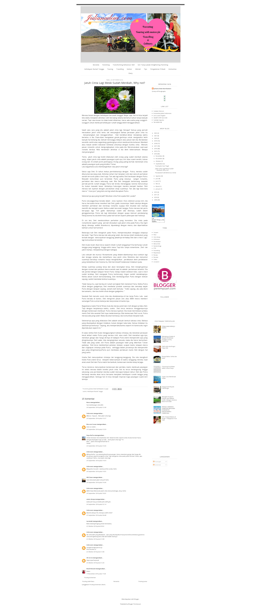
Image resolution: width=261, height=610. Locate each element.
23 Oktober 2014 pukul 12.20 (95, 563)
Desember (159, 156)
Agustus (158, 176)
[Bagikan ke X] (117, 389)
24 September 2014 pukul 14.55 (96, 471)
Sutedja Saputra (159, 120)
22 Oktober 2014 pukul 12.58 (95, 539)
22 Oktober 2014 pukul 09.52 (95, 526)
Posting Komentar (90, 577)
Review (156, 257)
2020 (155, 138)
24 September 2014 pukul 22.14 (96, 504)
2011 (155, 195)
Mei (157, 184)
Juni (157, 181)
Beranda (96, 65)
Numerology (157, 246)
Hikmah (138, 69)
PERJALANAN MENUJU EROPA (168, 327)
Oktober (158, 161)
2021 (155, 136)
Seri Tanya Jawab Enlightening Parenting (153, 65)
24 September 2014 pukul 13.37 (96, 418)
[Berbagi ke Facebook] (119, 389)
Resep (156, 255)
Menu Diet (157, 244)
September (159, 164)
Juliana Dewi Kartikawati (162, 88)
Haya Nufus (90, 435)
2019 (155, 141)
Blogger (136, 599)
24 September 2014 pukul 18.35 (96, 493)
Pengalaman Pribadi (157, 69)
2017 (155, 146)
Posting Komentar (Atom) (97, 584)
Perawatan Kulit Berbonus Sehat (165, 173)
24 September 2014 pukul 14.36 (96, 446)
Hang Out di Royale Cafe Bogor (168, 387)
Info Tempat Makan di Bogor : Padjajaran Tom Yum (169, 418)
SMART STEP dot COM (160, 118)
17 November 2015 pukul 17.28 (96, 574)
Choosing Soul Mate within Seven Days (168, 367)
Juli (157, 179)
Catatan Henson (159, 111)
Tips (145, 69)
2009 (155, 200)
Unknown (89, 413)
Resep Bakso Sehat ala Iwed (169, 357)
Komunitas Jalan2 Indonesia (162, 113)
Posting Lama (143, 581)
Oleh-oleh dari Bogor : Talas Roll (169, 347)
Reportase (157, 253)
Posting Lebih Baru (88, 581)
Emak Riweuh (91, 569)
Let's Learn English (159, 115)
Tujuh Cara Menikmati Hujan (169, 377)
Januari (158, 189)
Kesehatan (157, 241)
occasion (156, 262)
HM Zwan (89, 477)
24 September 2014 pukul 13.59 (96, 429)
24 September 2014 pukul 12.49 (96, 407)
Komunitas (173, 69)
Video (155, 259)
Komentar (157, 465)
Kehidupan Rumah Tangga (94, 69)
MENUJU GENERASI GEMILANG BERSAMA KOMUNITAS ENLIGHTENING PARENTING (168, 410)
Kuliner (129, 69)
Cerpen (156, 232)
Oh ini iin (89, 558)
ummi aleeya (90, 499)
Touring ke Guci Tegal (162, 166)
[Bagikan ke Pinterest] (121, 389)
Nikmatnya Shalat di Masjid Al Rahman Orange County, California (168, 338)
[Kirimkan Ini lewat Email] (113, 389)
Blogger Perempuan (134, 604)
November (159, 158)
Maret (158, 186)
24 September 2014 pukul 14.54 (96, 460)
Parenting (106, 65)
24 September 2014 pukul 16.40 (96, 482)
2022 (155, 133)
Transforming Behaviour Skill (124, 65)
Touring (110, 69)
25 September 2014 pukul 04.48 (96, 515)
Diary (131, 73)
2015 (155, 151)
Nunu (88, 402)
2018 (155, 143)
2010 (155, 197)
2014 (155, 154)
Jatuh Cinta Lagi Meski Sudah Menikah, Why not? (164, 169)
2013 (155, 192)
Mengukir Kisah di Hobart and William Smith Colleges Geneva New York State (169, 399)
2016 (155, 148)
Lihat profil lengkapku (159, 91)
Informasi (157, 239)
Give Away (157, 237)
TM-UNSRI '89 (158, 122)
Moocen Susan (91, 424)
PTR (155, 248)
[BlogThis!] (115, 389)
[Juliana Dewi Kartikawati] (158, 216)
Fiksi (155, 235)
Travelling (120, 69)
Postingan (157, 461)
